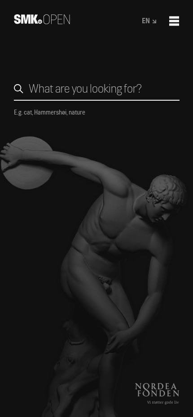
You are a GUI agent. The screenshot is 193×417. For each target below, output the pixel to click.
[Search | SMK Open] (42, 21)
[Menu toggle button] (174, 21)
